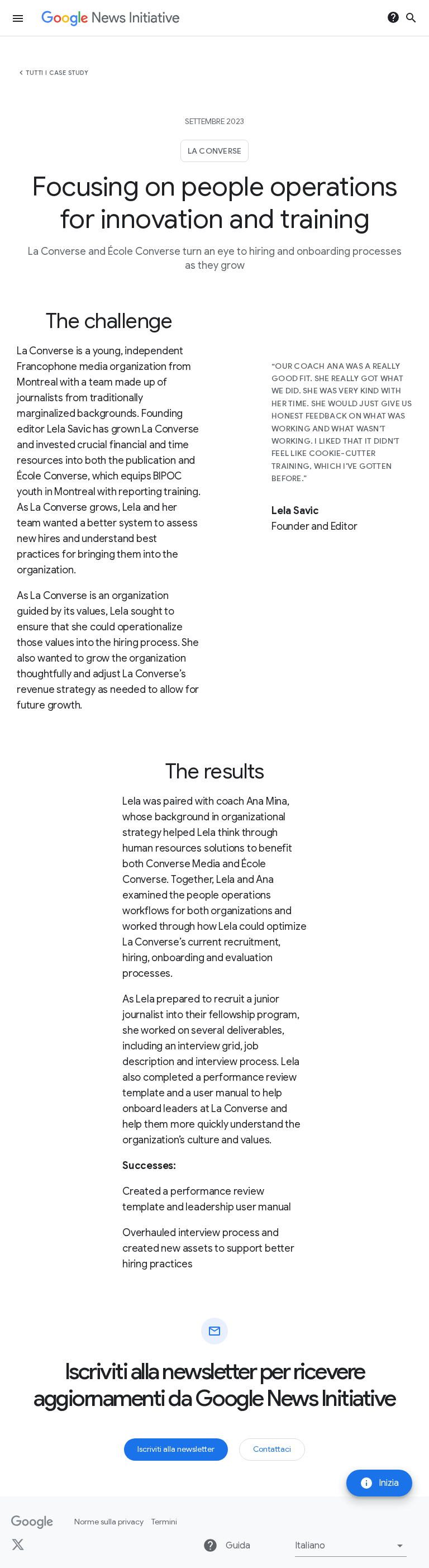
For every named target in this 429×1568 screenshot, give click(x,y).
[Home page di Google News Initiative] (110, 18)
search (411, 18)
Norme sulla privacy (109, 1522)
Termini (164, 1522)
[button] (351, 1545)
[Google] (32, 1522)
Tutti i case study (57, 73)
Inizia (379, 1483)
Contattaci (272, 1449)
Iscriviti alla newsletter (175, 1449)
